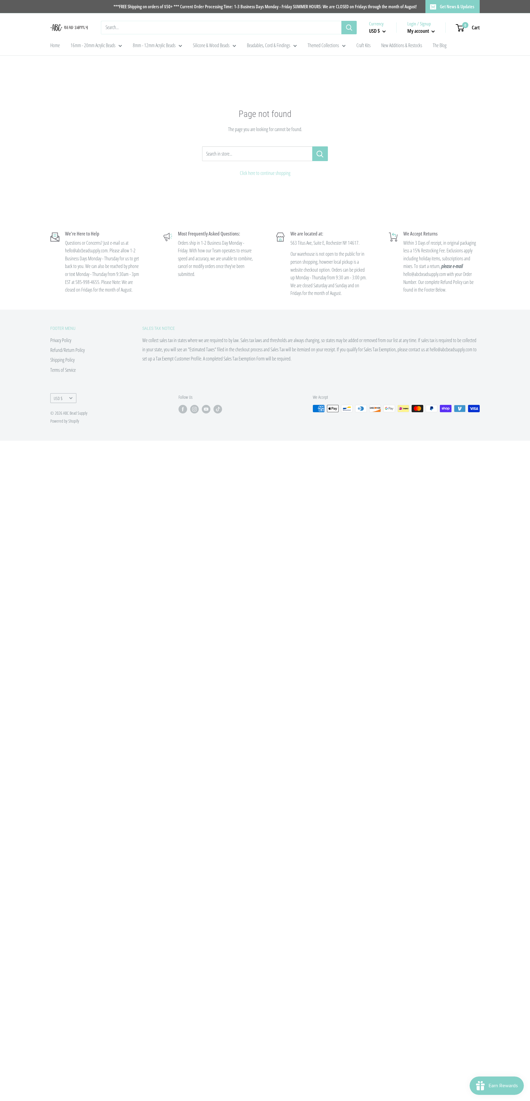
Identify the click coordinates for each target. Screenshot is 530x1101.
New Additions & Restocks (401, 45)
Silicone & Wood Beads (211, 45)
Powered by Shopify (64, 421)
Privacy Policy (60, 340)
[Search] (349, 27)
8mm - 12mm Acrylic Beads (154, 45)
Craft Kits (363, 45)
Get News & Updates (457, 6)
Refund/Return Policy (67, 350)
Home (55, 45)
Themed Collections (323, 45)
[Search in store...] (320, 153)
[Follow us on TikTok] (217, 409)
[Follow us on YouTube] (206, 409)
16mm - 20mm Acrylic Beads (93, 45)
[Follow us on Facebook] (183, 409)
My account (418, 30)
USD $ (58, 398)
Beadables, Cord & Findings (268, 45)
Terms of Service (63, 370)
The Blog (440, 45)
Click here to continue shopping (265, 173)
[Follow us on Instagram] (194, 409)
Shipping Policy (62, 359)
